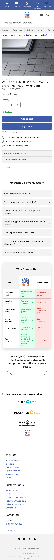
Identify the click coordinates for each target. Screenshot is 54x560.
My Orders (10, 494)
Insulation (10, 464)
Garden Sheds (12, 467)
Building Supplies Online (30, 548)
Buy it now (27, 126)
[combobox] (27, 23)
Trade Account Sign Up (16, 497)
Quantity (5, 100)
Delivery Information (35, 30)
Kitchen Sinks (12, 474)
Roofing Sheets (13, 460)
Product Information (15, 153)
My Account (11, 490)
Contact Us (11, 508)
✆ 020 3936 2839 (14, 524)
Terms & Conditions (29, 553)
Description (17, 30)
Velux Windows (13, 471)
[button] (5, 15)
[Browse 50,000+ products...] (49, 23)
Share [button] (7, 168)
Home (4, 35)
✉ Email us (11, 531)
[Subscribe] (44, 374)
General (5, 30)
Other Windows (30, 35)
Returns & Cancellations (17, 501)
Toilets (9, 478)
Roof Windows (15, 35)
